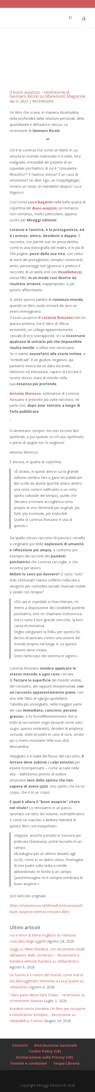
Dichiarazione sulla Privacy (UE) (44, 1057)
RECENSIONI (42, 101)
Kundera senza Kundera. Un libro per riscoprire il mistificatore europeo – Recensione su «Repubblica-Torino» (48, 1014)
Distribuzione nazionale (55, 1045)
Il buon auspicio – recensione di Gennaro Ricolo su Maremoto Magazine (47, 94)
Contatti (20, 1045)
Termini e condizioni (28, 1063)
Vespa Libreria (66, 1063)
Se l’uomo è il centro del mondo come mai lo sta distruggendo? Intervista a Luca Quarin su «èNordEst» (47, 980)
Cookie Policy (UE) (45, 1051)
